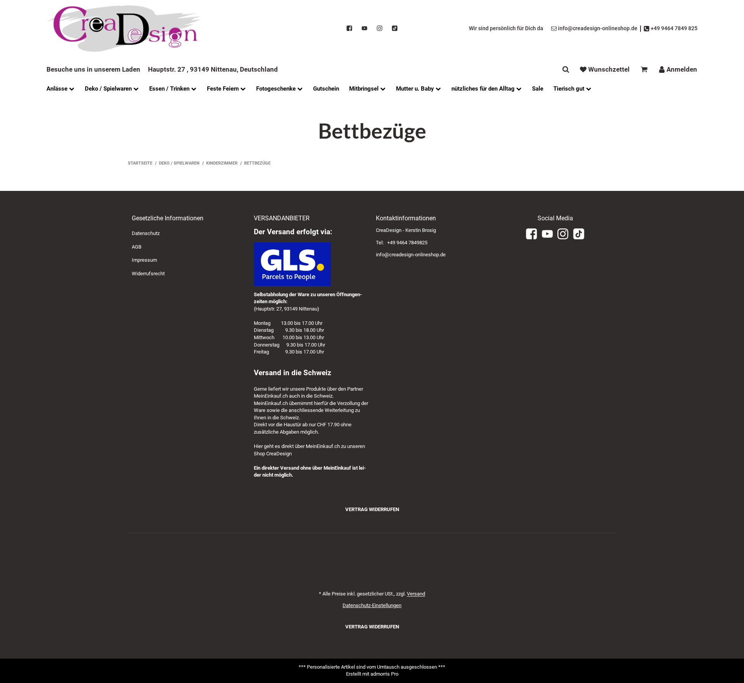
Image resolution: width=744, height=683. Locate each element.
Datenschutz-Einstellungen (372, 605)
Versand (416, 594)
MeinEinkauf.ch (271, 396)
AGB (136, 247)
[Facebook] (349, 28)
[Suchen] (565, 69)
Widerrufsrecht (148, 273)
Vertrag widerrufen (372, 509)
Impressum (144, 260)
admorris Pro (384, 674)
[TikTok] (394, 28)
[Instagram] (379, 28)
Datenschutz (146, 233)
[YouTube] (364, 28)
